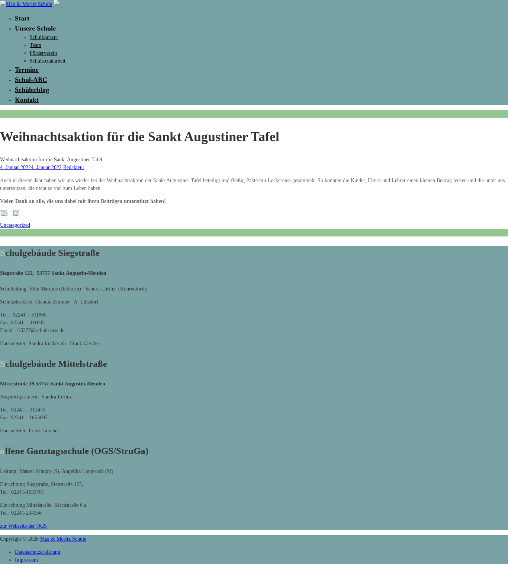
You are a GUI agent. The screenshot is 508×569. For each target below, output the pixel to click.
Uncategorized (15, 225)
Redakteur (73, 167)
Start (22, 18)
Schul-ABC (31, 79)
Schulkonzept (44, 37)
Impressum (26, 560)
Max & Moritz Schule (63, 539)
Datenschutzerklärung (37, 552)
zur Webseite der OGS (23, 526)
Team (35, 45)
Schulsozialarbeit (47, 61)
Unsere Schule (35, 28)
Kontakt (27, 100)
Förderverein (43, 53)
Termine (27, 69)
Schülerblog (32, 89)
